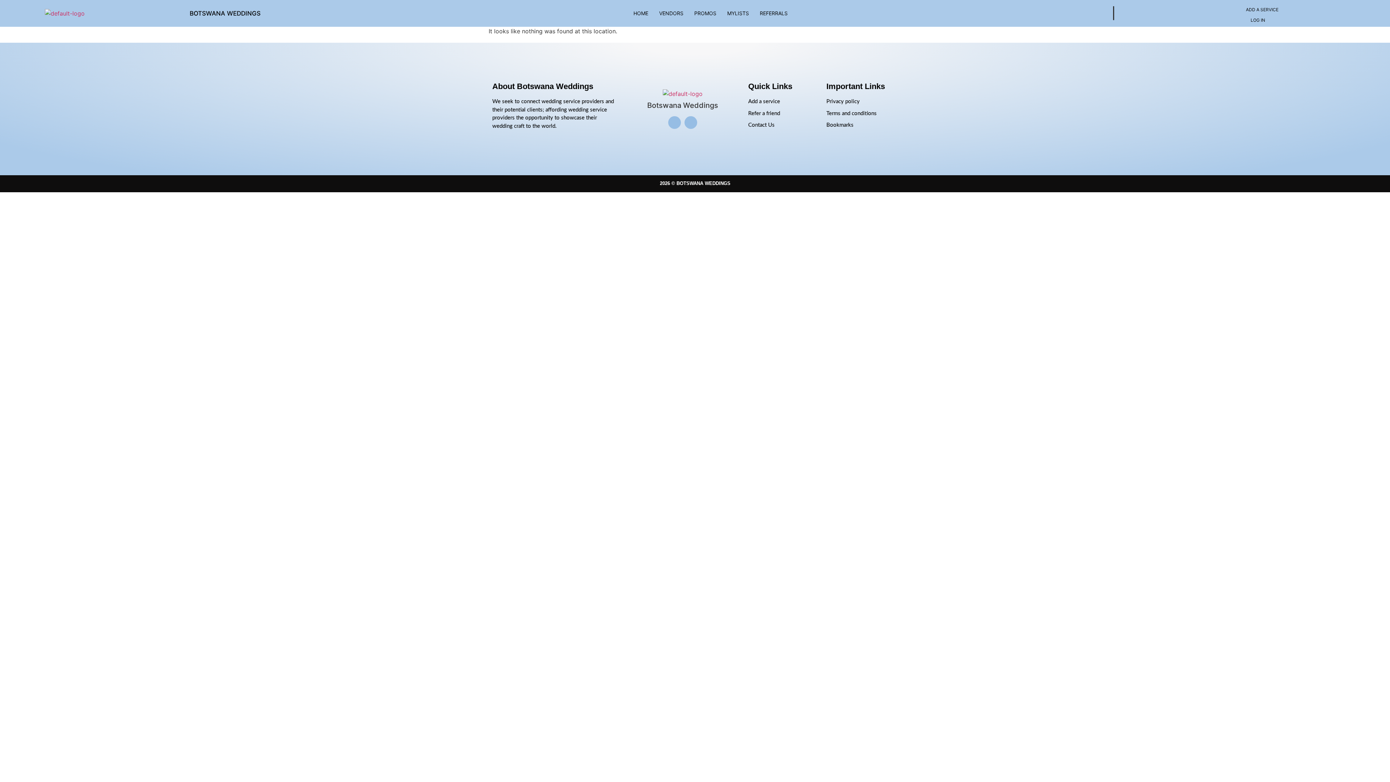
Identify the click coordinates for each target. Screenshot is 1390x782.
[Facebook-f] (691, 122)
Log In (1258, 20)
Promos (705, 13)
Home (640, 13)
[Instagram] (674, 122)
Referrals (774, 13)
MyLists (738, 13)
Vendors (671, 13)
